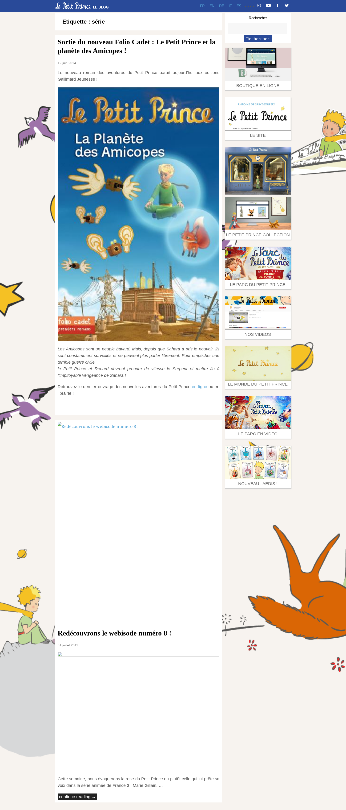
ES (239, 6)
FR (202, 6)
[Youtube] (268, 6)
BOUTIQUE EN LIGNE (257, 85)
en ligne (199, 386)
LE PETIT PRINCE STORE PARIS (257, 185)
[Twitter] (287, 6)
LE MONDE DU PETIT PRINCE (258, 384)
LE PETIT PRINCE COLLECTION (258, 235)
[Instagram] (259, 6)
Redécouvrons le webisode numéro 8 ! (115, 633)
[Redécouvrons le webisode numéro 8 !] (138, 523)
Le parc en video (258, 434)
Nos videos (258, 334)
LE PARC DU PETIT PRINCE (258, 284)
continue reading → (77, 796)
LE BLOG (101, 7)
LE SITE (258, 135)
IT (230, 6)
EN (211, 6)
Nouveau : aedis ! (258, 483)
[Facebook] (278, 6)
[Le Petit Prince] (73, 5)
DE (221, 6)
